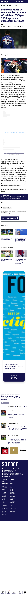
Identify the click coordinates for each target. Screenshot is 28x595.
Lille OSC (12, 502)
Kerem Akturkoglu (5, 507)
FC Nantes (12, 501)
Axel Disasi (3, 501)
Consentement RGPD (17, 474)
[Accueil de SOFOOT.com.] (4, 2)
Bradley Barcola (4, 489)
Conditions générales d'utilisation (12, 473)
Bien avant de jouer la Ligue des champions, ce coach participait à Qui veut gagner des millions (13, 423)
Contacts (17, 468)
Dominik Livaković (4, 504)
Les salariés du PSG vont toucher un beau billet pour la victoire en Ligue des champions (14, 435)
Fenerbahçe (13, 510)
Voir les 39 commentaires (9, 218)
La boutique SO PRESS (10, 470)
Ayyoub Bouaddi (4, 492)
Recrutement (7, 476)
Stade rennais (12, 491)
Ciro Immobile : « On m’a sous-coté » (6, 230)
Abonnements (7, 468)
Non (7, 403)
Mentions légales (8, 471)
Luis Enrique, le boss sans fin (6, 251)
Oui (3, 403)
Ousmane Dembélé (4, 487)
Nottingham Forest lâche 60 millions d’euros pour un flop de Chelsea (13, 410)
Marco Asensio (4, 513)
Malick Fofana (4, 510)
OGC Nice (12, 511)
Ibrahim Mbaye (4, 495)
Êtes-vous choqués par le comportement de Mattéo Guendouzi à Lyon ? (13, 397)
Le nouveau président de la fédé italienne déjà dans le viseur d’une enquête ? (21, 231)
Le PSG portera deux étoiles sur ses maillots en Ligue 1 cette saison (20, 253)
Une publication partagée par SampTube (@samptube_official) (14, 153)
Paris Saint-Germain (12, 488)
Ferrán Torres (4, 498)
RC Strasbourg (12, 507)
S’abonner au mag (20, 1)
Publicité (6, 474)
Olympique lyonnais (12, 498)
